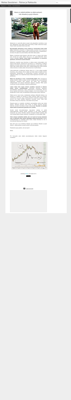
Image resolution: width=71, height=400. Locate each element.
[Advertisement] (54, 33)
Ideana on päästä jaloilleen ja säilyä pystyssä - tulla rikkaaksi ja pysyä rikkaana (28, 13)
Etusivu (9, 5)
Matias (26, 173)
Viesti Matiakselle (16, 5)
